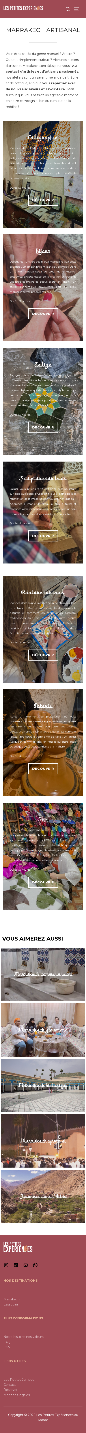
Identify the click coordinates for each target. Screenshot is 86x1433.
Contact (10, 1385)
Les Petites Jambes (19, 1380)
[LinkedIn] (16, 1267)
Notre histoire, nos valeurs (23, 1337)
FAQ (7, 1342)
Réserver (10, 1390)
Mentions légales (17, 1395)
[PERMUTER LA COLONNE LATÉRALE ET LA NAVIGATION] (78, 9)
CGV (7, 1347)
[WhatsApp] (35, 1267)
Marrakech (12, 1299)
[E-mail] (25, 1267)
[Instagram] (6, 1267)
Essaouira (11, 1304)
